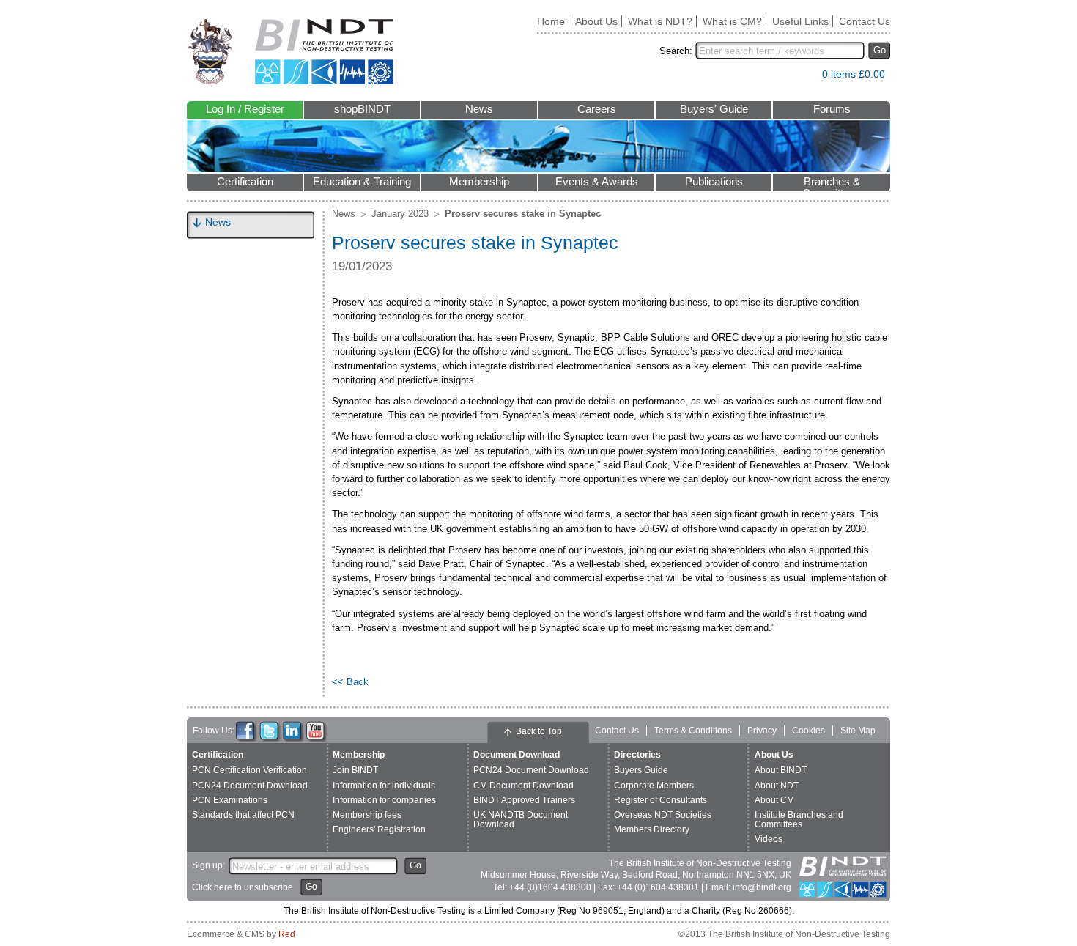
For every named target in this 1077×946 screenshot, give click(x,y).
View (803, 77)
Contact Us (864, 21)
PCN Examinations (229, 800)
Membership (479, 182)
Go (879, 50)
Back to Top (539, 731)
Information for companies (384, 800)
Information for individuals (384, 785)
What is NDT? (660, 21)
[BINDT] (290, 51)
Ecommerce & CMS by (241, 934)
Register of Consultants (660, 800)
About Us (596, 21)
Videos (768, 839)
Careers (596, 109)
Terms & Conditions (693, 730)
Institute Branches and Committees (799, 819)
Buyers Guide (641, 770)
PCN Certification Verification (249, 770)
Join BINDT (355, 770)
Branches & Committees (831, 183)
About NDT (777, 785)
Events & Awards (596, 182)
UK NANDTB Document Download (520, 819)
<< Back (350, 681)
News (479, 109)
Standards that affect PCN (243, 815)
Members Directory (651, 829)
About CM (774, 800)
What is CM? (732, 21)
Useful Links (800, 21)
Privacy (762, 730)
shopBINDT (362, 109)
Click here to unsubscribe (242, 887)
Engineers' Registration (379, 829)
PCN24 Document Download (250, 785)
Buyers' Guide (714, 109)
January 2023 (400, 213)
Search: (675, 50)
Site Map (858, 730)
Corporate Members (654, 785)
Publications (714, 182)
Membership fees (367, 815)
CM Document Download (523, 785)
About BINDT (781, 770)
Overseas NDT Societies (662, 815)
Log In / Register (245, 109)
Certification (245, 182)
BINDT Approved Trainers (524, 800)
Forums (832, 109)
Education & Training (362, 182)
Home (551, 21)
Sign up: (208, 865)
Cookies (808, 730)
